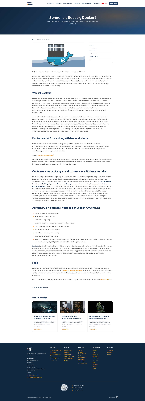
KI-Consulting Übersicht (56, 350)
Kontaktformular (106, 279)
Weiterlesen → (38, 329)
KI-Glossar (95, 364)
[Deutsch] (102, 4)
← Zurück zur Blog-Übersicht (40, 287)
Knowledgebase (85, 3)
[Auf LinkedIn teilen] (90, 60)
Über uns (95, 3)
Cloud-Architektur (68, 358)
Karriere (94, 366)
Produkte (49, 3)
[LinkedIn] (117, 397)
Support (109, 354)
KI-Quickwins (53, 360)
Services (58, 3)
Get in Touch (113, 3)
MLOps (66, 360)
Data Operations (68, 354)
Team (94, 352)
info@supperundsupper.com (35, 377)
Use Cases (77, 3)
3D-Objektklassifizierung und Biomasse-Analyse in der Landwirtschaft (99, 318)
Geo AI (80, 350)
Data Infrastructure (69, 356)
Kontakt (94, 368)
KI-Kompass (53, 352)
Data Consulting (68, 350)
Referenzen (95, 354)
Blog (33, 39)
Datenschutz (110, 350)
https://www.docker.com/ (45, 155)
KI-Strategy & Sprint (55, 358)
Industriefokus (67, 3)
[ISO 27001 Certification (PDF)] (64, 387)
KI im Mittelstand (82, 363)
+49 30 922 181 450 (33, 375)
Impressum (109, 352)
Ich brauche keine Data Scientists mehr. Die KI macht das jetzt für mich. (71, 318)
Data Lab (66, 352)
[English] (105, 3)
